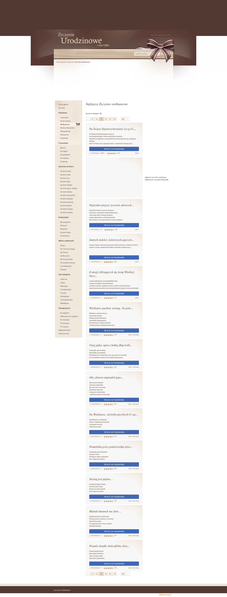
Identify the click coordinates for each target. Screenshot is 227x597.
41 (123, 119)
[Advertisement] (113, 15)
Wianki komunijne (165, 595)
